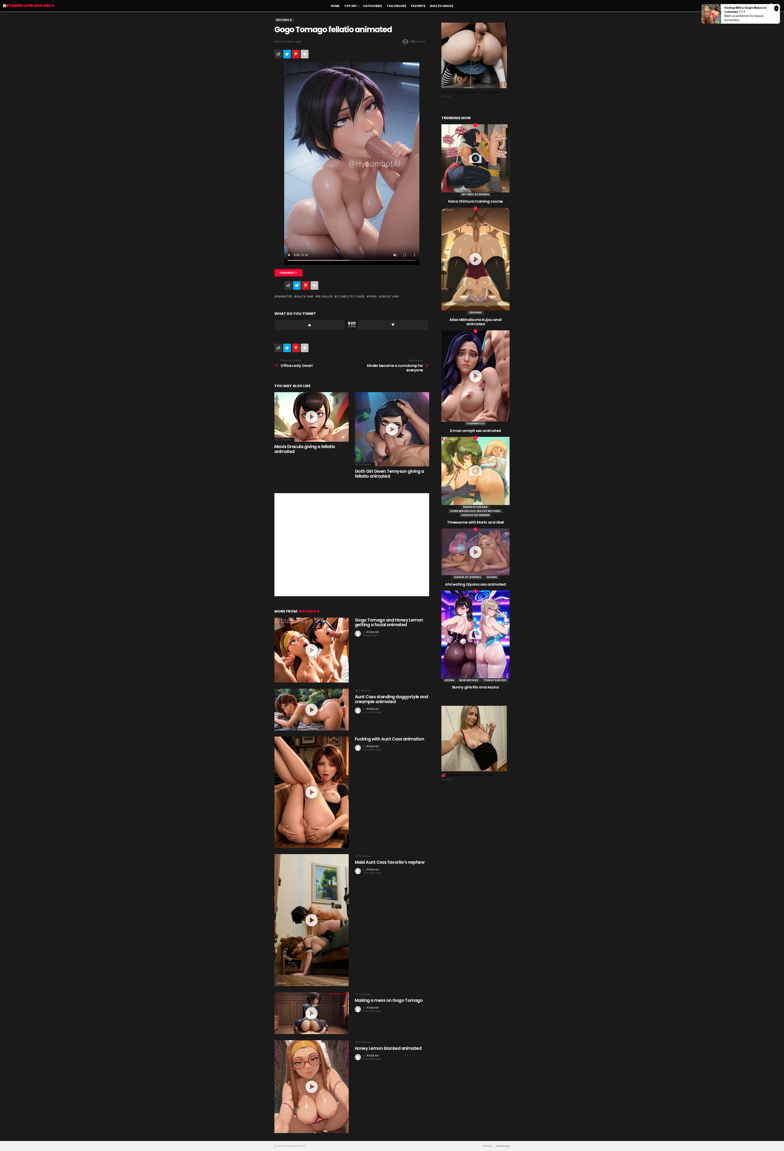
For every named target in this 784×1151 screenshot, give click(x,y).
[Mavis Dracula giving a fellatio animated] (311, 417)
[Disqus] (352, 544)
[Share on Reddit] (278, 54)
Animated (284, 296)
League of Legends (467, 577)
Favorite (418, 6)
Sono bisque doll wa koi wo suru (475, 511)
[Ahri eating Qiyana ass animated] (475, 551)
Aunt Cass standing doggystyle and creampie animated (391, 699)
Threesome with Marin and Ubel (475, 522)
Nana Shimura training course (475, 201)
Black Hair (305, 296)
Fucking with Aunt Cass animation (389, 739)
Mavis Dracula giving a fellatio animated (304, 449)
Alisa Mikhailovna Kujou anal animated (475, 322)
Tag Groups (396, 6)
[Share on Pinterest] (296, 54)
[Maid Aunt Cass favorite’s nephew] (311, 920)
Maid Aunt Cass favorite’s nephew (389, 862)
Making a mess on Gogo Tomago (389, 1000)
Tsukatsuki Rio (494, 680)
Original (475, 312)
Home (335, 6)
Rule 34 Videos (441, 6)
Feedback (503, 1146)
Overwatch (475, 423)
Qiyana (492, 577)
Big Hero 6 (309, 611)
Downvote (393, 325)
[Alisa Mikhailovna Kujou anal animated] (475, 259)
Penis (373, 296)
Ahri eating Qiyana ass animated (475, 584)
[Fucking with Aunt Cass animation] (311, 792)
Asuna (449, 680)
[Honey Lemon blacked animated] (311, 1086)
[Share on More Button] (304, 54)
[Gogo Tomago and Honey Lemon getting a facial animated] (311, 650)
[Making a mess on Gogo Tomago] (311, 1013)
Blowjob (325, 296)
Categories (372, 6)
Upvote (309, 325)
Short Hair (390, 296)
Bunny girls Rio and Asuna (475, 687)
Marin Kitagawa (475, 507)
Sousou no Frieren (475, 515)
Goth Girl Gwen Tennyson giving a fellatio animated (389, 473)
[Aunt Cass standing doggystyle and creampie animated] (311, 709)
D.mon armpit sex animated (475, 430)
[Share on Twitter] (287, 54)
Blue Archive (468, 680)
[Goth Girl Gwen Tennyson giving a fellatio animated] (392, 429)
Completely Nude (351, 296)
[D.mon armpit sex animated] (475, 376)
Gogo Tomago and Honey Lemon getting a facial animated (389, 622)
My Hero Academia (475, 194)
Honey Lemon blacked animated (388, 1048)
